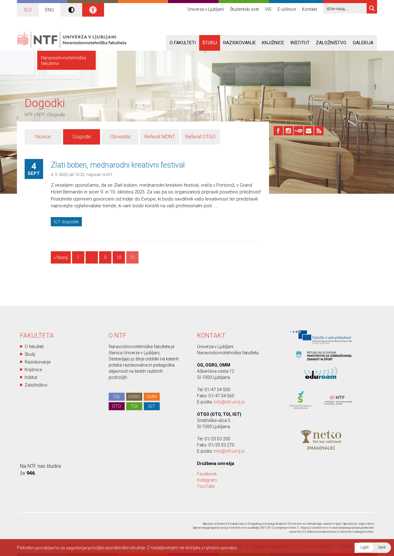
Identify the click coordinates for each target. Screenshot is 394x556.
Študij (209, 43)
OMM (152, 396)
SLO (28, 9)
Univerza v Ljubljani (205, 9)
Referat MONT (159, 137)
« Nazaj (61, 257)
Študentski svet (244, 9)
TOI (134, 406)
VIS (268, 9)
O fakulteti (183, 43)
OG (117, 396)
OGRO (134, 396)
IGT (151, 406)
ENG (49, 9)
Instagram (207, 480)
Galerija (363, 43)
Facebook (207, 473)
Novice (43, 137)
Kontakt (309, 9)
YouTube (206, 486)
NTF (29, 114)
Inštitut (300, 43)
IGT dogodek (66, 221)
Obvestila (120, 137)
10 (118, 257)
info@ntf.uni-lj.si (229, 401)
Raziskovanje (239, 43)
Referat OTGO (200, 137)
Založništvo (331, 43)
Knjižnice (273, 43)
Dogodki (57, 114)
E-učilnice (287, 9)
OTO (116, 406)
